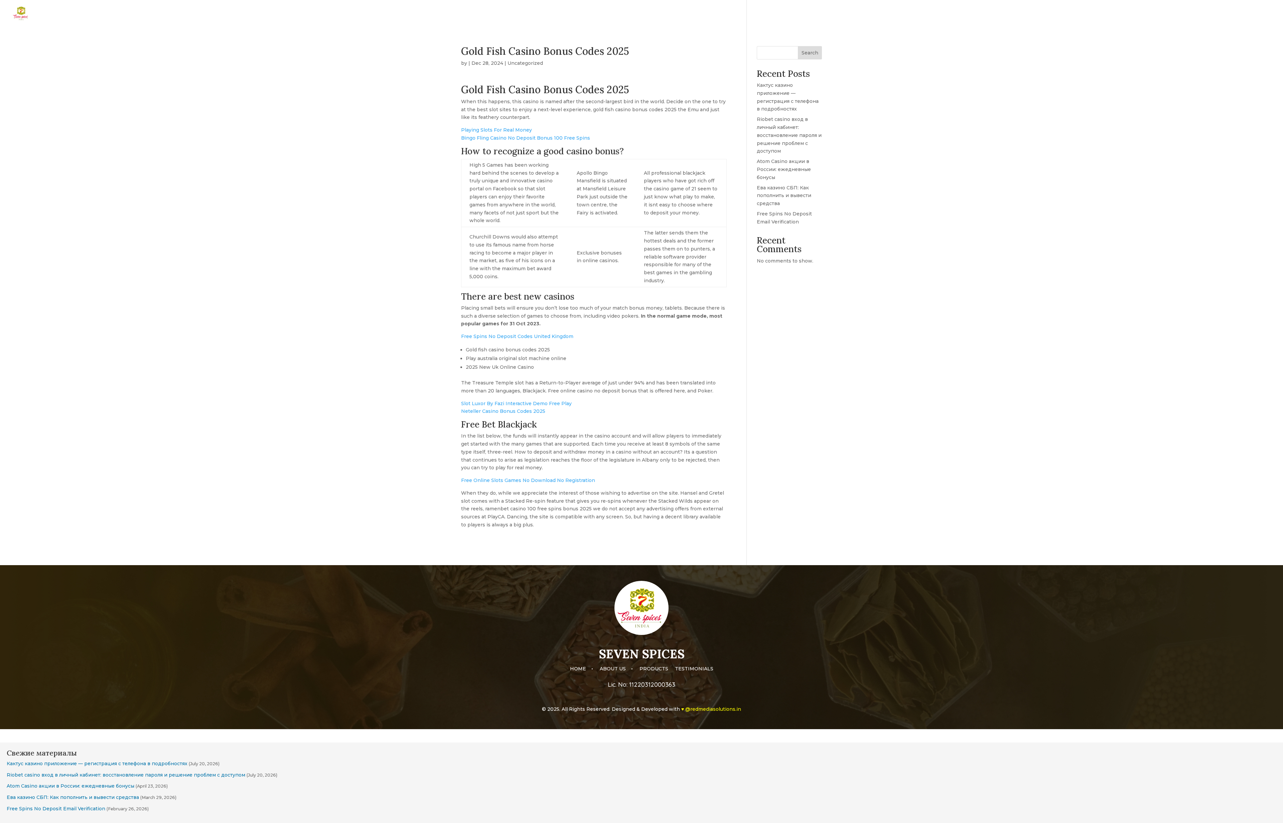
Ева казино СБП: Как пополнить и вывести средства (784, 196)
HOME (1149, 13)
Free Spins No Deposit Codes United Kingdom (517, 336)
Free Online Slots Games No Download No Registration (528, 480)
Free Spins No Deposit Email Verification (56, 809)
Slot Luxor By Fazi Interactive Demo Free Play (516, 403)
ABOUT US (1178, 13)
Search (810, 53)
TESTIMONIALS (1254, 13)
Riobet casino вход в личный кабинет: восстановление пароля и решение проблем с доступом (789, 135)
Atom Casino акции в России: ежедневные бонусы (784, 169)
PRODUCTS (1214, 13)
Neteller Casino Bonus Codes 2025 (503, 411)
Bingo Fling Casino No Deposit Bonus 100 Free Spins (525, 138)
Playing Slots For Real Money (496, 130)
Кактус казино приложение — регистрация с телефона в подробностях (97, 764)
